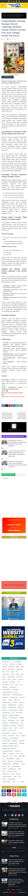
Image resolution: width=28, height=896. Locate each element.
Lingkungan (4, 722)
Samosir (23, 763)
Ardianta (5, 39)
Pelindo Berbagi (14, 738)
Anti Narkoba (19, 664)
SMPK (19, 768)
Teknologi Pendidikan (7, 776)
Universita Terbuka (11, 779)
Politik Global (22, 756)
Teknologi (18, 774)
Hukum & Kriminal (6, 694)
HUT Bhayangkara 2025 (17, 694)
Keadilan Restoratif (6, 702)
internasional (22, 697)
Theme (14, 893)
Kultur (18, 720)
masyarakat (4, 728)
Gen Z (18, 682)
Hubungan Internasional (7, 692)
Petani (17, 753)
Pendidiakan (21, 740)
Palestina (4, 735)
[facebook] (9, 1)
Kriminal (4, 720)
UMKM (3, 779)
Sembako (4, 768)
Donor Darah (19, 676)
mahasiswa (13, 725)
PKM (22, 753)
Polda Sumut (5, 756)
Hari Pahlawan (15, 689)
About (13, 889)
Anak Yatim (12, 664)
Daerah (12, 674)
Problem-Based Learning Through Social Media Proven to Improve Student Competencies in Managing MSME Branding (17, 871)
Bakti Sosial (11, 666)
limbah (22, 720)
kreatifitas (22, 717)
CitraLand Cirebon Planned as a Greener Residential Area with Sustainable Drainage (16, 861)
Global (16, 684)
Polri (3, 758)
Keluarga (4, 707)
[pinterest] (16, 1)
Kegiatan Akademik (12, 705)
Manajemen (20, 725)
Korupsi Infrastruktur (13, 717)
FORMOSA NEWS (7, 77)
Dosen (3, 679)
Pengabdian (21, 743)
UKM (19, 776)
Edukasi (9, 679)
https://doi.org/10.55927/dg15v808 (13, 392)
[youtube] (19, 790)
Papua (17, 735)
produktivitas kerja (10, 758)
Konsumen (4, 717)
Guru (21, 684)
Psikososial (10, 761)
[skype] (19, 1)
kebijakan (21, 702)
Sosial (3, 771)
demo (22, 674)
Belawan (4, 669)
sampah (4, 766)
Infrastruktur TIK (13, 697)
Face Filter (21, 679)
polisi (11, 756)
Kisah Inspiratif (19, 712)
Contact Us (19, 889)
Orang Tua (14, 733)
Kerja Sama (20, 707)
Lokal (22, 722)
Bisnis (3, 671)
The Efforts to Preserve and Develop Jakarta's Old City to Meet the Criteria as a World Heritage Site (17, 824)
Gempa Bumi (12, 682)
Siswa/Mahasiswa (12, 768)
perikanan (4, 753)
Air (12, 661)
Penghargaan (18, 751)
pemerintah (14, 740)
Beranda (4, 14)
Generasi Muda (5, 684)
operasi (10, 730)
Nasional (21, 728)
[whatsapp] (19, 794)
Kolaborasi (4, 715)
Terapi (15, 776)
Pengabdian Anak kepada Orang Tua (10, 745)
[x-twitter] (11, 1)
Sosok (15, 771)
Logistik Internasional (14, 722)
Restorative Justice (6, 763)
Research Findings (19, 761)
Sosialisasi (9, 771)
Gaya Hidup (4, 682)
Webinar (22, 781)
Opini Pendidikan (6, 733)
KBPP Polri (16, 699)
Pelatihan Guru (5, 738)
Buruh (12, 671)
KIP (13, 712)
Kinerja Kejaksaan (6, 712)
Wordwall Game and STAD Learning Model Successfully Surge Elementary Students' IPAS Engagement (17, 443)
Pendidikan (4, 743)
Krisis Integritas (11, 720)
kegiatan (4, 705)
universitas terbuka (6, 781)
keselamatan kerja (13, 710)
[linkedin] (22, 815)
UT (18, 781)
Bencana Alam (11, 669)
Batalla (17, 666)
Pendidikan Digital (13, 743)
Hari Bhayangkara (6, 689)
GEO (12, 684)
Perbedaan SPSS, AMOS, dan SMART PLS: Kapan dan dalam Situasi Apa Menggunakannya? (16, 833)
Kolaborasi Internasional (14, 715)
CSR (17, 671)
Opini (15, 730)
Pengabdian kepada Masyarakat (9, 748)
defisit (17, 674)
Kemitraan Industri (12, 707)
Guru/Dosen (5, 687)
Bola (8, 671)
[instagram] (14, 1)
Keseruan (21, 710)
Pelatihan (23, 735)
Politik (15, 756)
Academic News (5, 661)
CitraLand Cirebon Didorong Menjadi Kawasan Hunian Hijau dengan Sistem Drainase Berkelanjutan (16, 882)
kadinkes (4, 699)
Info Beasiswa (5, 697)
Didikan (4, 676)
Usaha (14, 781)
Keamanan (15, 702)
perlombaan (11, 753)
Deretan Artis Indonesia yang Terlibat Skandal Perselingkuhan (16, 841)
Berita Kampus (19, 669)
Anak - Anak (4, 664)
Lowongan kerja (5, 725)
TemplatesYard (15, 892)
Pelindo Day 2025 (6, 740)
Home (8, 889)
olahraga (4, 730)
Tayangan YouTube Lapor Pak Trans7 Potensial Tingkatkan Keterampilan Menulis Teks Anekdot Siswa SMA (17, 464)
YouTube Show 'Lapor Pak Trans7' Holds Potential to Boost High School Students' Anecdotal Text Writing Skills (17, 453)
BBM (22, 666)
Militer (10, 728)
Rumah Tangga (16, 763)
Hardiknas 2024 (13, 687)
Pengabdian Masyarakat (7, 751)
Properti (4, 761)
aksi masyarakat (18, 661)
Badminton (4, 666)
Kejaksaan (20, 705)
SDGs (9, 766)
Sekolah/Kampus (16, 766)
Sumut (12, 774)
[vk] (4, 794)
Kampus (10, 699)
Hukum (16, 692)
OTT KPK (20, 733)
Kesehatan (4, 710)
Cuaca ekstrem (5, 674)
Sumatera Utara (5, 774)
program (18, 758)
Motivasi (16, 728)
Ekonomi (15, 679)
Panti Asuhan (11, 735)
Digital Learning (11, 676)
